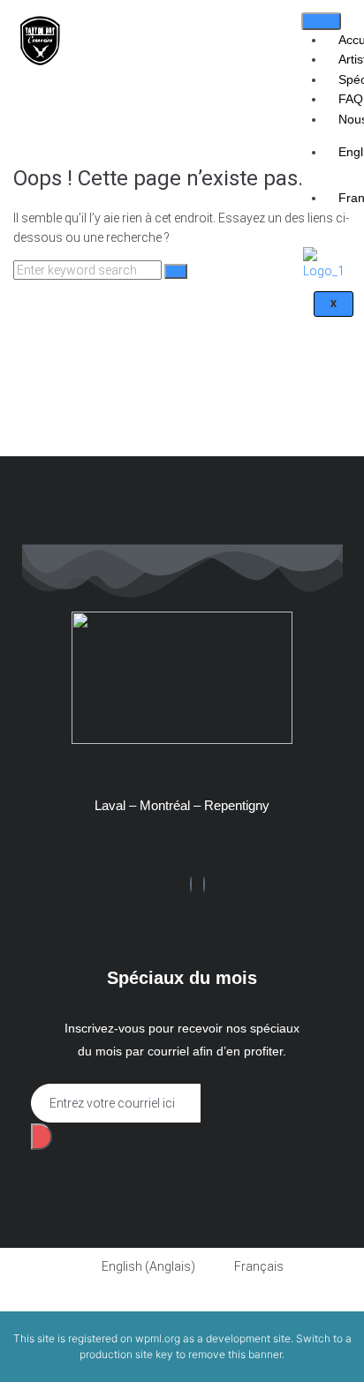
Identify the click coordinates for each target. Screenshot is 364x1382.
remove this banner (235, 1354)
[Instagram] (204, 884)
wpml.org (157, 1338)
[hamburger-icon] (321, 21)
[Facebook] (191, 884)
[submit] (41, 1136)
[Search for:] (88, 270)
